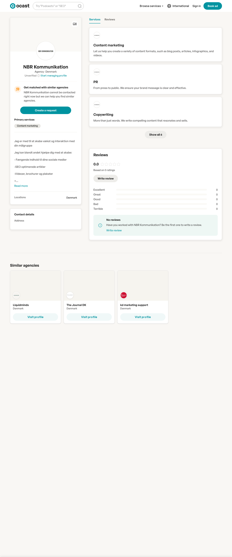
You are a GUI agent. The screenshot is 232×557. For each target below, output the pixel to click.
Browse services (150, 6)
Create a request (45, 110)
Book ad (213, 6)
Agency (39, 71)
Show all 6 (155, 134)
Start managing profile (54, 75)
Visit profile (35, 317)
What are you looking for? (50, 3)
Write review (106, 178)
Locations (20, 197)
